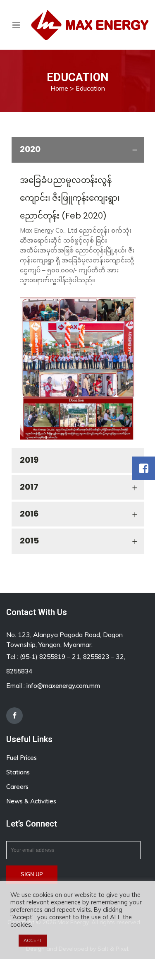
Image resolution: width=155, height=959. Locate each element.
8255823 (96, 657)
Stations (18, 772)
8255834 (19, 671)
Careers (17, 787)
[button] (143, 468)
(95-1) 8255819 (42, 657)
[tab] (78, 150)
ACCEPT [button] (33, 940)
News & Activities (31, 801)
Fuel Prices (21, 758)
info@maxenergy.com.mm (63, 686)
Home (59, 88)
